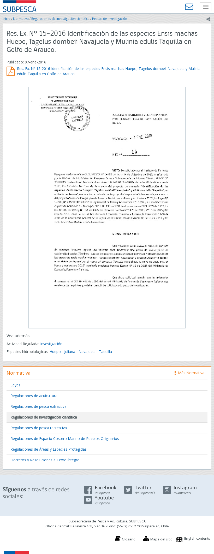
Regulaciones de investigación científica (60, 18)
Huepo (55, 351)
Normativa (21, 18)
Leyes (15, 384)
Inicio (6, 18)
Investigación (51, 343)
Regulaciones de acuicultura (33, 395)
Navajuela (87, 351)
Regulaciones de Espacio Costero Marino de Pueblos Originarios (64, 438)
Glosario (128, 539)
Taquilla (105, 351)
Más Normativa (189, 372)
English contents (197, 538)
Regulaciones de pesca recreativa (38, 427)
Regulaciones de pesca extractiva (38, 406)
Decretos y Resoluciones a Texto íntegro (45, 459)
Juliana (69, 351)
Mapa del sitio (161, 539)
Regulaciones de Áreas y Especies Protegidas (48, 449)
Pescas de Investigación (109, 18)
